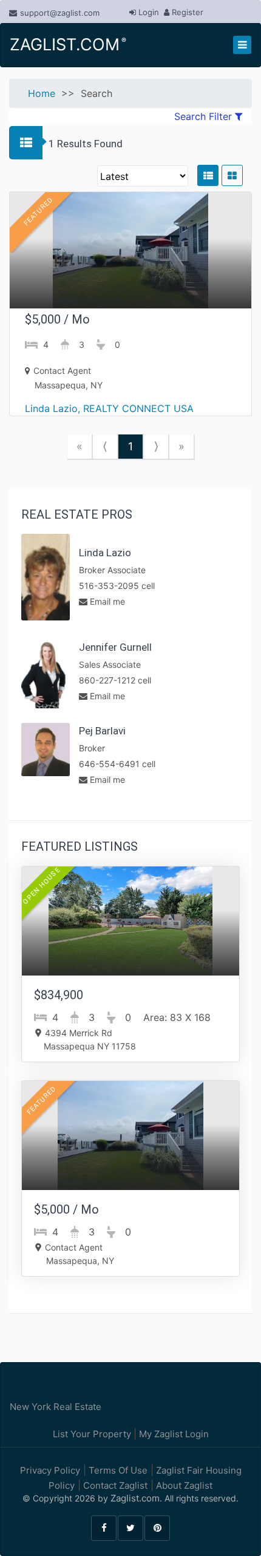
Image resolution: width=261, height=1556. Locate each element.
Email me (106, 601)
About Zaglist (183, 1485)
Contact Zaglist (114, 1485)
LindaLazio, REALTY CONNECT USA (109, 408)
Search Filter (204, 116)
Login (147, 12)
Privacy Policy (50, 1470)
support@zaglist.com (60, 13)
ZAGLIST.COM (67, 45)
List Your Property (93, 1434)
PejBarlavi (102, 731)
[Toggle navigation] (242, 45)
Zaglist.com (135, 1498)
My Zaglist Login (173, 1434)
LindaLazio (105, 553)
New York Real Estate (55, 1406)
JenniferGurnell (115, 647)
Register (186, 12)
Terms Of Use (116, 1470)
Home (41, 93)
